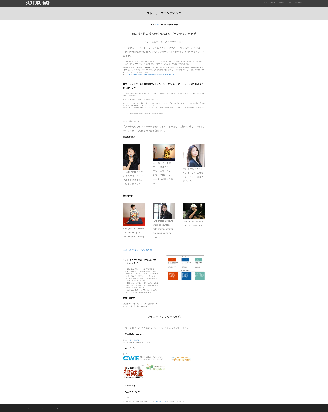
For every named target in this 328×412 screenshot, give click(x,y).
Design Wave (61, 408)
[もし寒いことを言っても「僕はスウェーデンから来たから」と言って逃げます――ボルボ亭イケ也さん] (164, 152)
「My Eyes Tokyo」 (160, 401)
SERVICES (281, 3)
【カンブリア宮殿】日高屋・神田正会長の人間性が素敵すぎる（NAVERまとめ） (151, 74)
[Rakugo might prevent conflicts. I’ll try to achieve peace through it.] (134, 214)
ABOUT (272, 3)
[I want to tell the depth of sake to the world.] (194, 211)
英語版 (130, 340)
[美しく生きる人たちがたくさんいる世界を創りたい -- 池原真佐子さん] (194, 155)
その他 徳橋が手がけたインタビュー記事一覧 (137, 250)
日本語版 (136, 340)
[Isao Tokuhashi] (38, 4)
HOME (265, 3)
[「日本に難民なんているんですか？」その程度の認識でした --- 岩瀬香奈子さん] (131, 157)
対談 (290, 3)
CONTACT (298, 3)
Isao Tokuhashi (35, 408)
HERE (158, 25)
